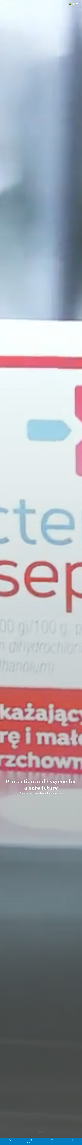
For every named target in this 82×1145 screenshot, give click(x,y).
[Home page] (9, 4)
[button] (77, 4)
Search (10, 1141)
